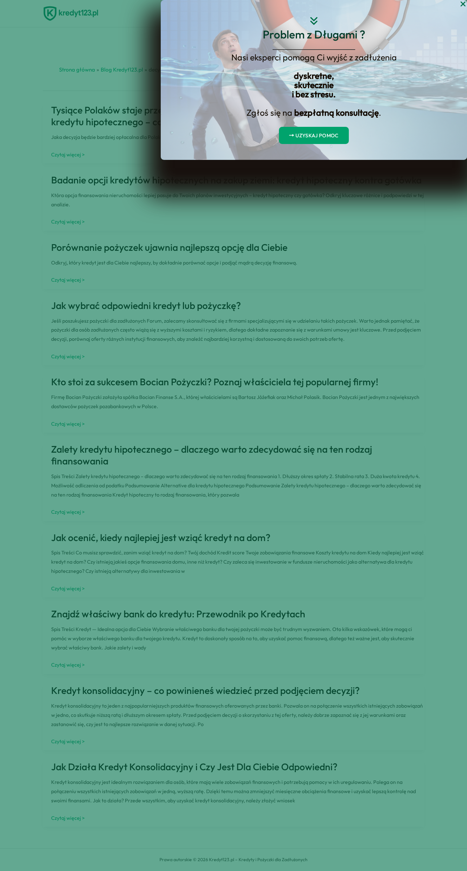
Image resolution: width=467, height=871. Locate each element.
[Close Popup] (463, 4)
